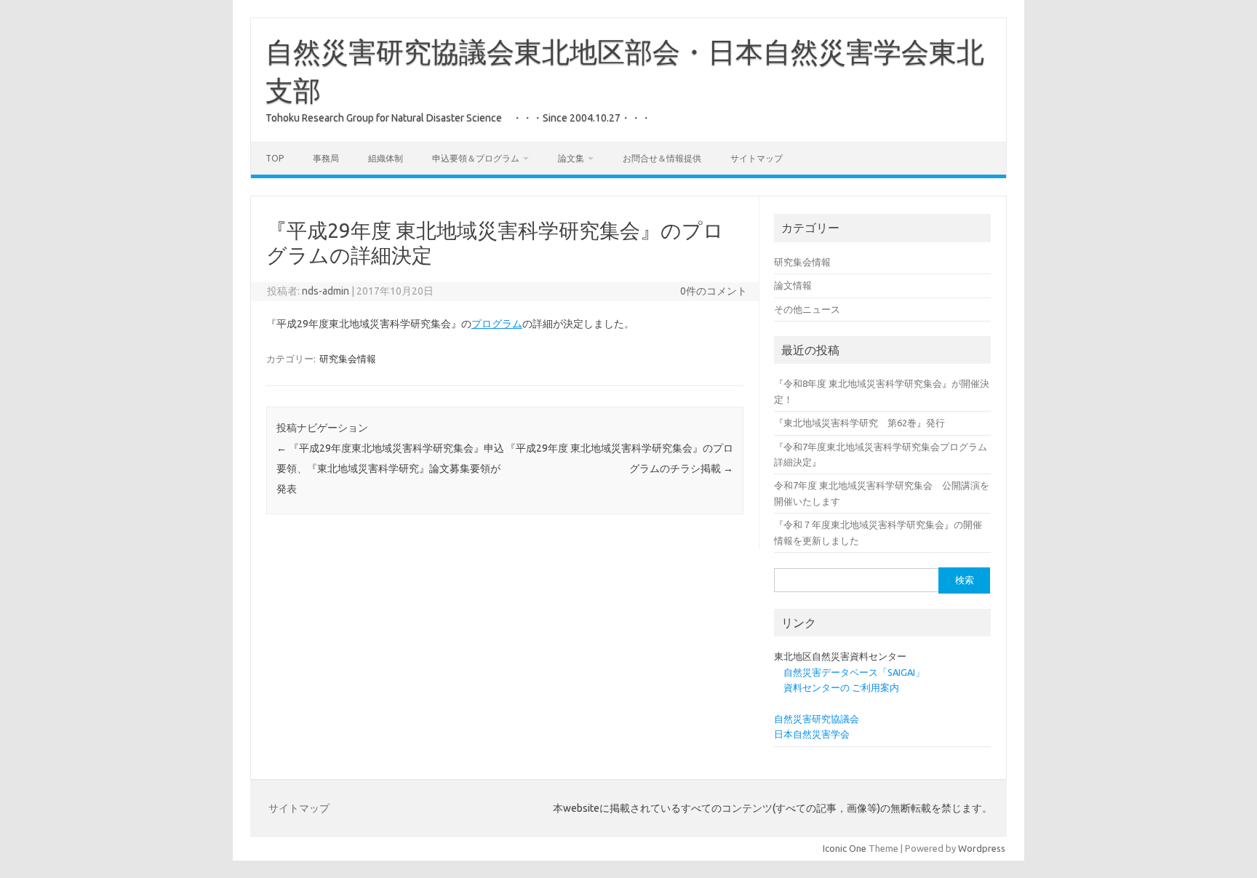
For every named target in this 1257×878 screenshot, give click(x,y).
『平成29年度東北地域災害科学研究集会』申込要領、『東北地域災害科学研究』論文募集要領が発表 (390, 468)
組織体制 (385, 158)
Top (275, 158)
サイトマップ (756, 158)
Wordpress (981, 848)
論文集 (571, 158)
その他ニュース (807, 309)
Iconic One (844, 848)
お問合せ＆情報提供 (662, 158)
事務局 (326, 158)
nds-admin (325, 291)
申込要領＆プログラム (475, 158)
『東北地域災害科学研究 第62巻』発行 (859, 423)
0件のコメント (713, 291)
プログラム (496, 324)
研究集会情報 (347, 359)
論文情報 (793, 285)
